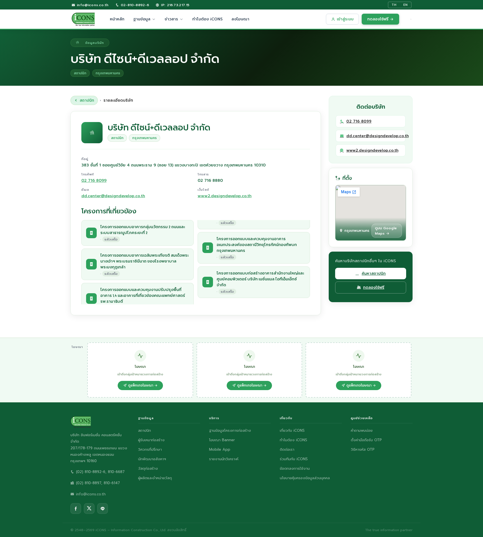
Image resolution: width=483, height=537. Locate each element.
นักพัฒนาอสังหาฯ (152, 459)
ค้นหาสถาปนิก (374, 273)
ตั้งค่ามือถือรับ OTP (366, 440)
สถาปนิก (87, 100)
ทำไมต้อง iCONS (207, 19)
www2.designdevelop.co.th (225, 196)
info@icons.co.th (91, 5)
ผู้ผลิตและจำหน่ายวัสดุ (155, 478)
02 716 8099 (93, 180)
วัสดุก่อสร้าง (148, 468)
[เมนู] (410, 19)
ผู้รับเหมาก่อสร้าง (151, 440)
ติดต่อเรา (287, 449)
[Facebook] (75, 508)
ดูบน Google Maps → (386, 230)
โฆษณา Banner (222, 440)
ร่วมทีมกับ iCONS (294, 459)
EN (405, 5)
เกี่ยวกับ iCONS (292, 430)
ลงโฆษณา (240, 19)
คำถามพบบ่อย (362, 430)
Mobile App (219, 449)
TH (394, 5)
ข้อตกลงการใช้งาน (295, 468)
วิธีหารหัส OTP (363, 449)
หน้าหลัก (117, 19)
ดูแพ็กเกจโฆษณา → (142, 385)
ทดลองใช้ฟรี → (380, 19)
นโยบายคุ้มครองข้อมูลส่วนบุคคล (305, 478)
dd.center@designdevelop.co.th (113, 196)
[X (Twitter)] (89, 508)
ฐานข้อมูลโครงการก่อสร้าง (230, 430)
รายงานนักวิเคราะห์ (223, 459)
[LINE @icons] (102, 508)
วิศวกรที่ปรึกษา (150, 449)
